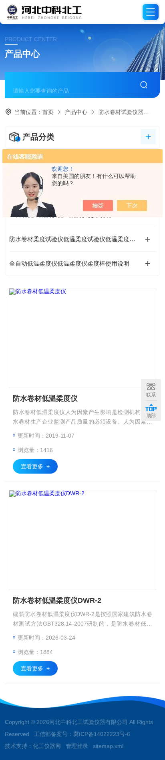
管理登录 (77, 746)
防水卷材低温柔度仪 (45, 398)
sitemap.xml (108, 746)
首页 (48, 112)
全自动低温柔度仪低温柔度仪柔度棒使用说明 (69, 263)
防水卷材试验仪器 (121, 112)
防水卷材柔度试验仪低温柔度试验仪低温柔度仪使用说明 (82, 239)
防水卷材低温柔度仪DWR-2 (57, 600)
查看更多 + (35, 466)
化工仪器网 (47, 746)
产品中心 (76, 112)
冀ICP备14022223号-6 (101, 734)
